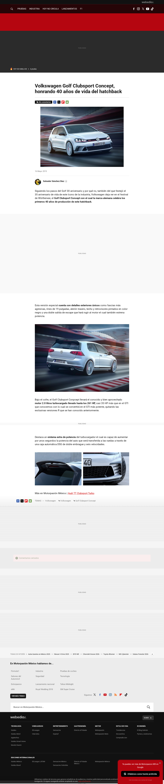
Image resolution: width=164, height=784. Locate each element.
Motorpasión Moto (101, 734)
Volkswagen (50, 501)
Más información (84, 781)
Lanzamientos (69, 9)
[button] (55, 181)
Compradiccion (121, 738)
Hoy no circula (51, 9)
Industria (34, 9)
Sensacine (57, 730)
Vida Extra (35, 734)
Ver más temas (18, 696)
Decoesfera (120, 734)
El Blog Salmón (142, 730)
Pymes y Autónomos (144, 734)
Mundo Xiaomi (16, 745)
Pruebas (21, 9)
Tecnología (65, 676)
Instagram (138, 8)
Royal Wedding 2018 (44, 689)
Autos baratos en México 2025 (39, 654)
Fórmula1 (15, 671)
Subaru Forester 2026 (140, 654)
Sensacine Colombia (60, 765)
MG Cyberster (124, 654)
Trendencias (120, 730)
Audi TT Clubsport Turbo (81, 493)
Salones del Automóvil (16, 677)
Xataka (13, 730)
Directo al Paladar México (80, 763)
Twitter (143, 8)
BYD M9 (76, 654)
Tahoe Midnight (66, 684)
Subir (146, 718)
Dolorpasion (16, 684)
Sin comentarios (45, 102)
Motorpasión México (102, 761)
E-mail (67, 102)
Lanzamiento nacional (45, 684)
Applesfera (15, 738)
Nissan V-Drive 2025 (61, 654)
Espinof (56, 734)
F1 (81, 9)
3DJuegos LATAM (38, 761)
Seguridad (40, 676)
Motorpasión (99, 730)
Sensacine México (59, 761)
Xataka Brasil (16, 765)
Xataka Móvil (15, 734)
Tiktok (152, 8)
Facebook (133, 8)
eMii (13, 689)
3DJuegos (35, 730)
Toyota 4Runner (109, 654)
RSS (116, 694)
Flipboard (63, 102)
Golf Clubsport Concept (85, 501)
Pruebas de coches (68, 671)
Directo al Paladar (80, 730)
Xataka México (16, 761)
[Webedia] (148, 2)
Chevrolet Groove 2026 (91, 654)
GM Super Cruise (67, 689)
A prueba (33, 69)
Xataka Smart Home (18, 741)
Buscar (148, 707)
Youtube (147, 8)
